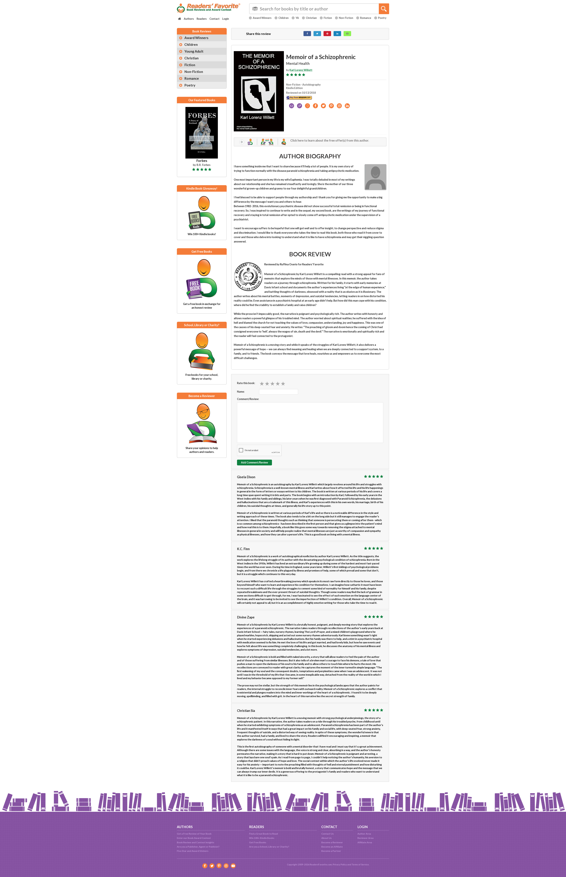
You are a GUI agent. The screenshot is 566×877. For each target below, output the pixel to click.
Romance (365, 17)
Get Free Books (257, 842)
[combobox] (319, 9)
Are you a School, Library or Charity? (269, 846)
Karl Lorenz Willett (300, 70)
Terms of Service (360, 864)
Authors (189, 18)
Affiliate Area (364, 842)
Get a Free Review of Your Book (194, 833)
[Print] (347, 33)
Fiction (328, 17)
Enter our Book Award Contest (194, 837)
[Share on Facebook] (307, 33)
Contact (214, 18)
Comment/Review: (248, 399)
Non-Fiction (346, 17)
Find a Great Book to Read (263, 833)
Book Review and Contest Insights (195, 842)
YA (297, 17)
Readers (202, 18)
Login (225, 18)
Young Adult (193, 51)
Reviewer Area (365, 837)
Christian (311, 17)
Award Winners (262, 17)
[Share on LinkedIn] (337, 33)
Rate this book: (246, 383)
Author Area (364, 833)
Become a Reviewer (332, 842)
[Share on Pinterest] (327, 33)
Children (283, 17)
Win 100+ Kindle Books (261, 837)
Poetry (382, 17)
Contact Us (327, 833)
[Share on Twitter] (317, 33)
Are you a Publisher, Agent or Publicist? (198, 846)
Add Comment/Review (254, 462)
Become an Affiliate (332, 846)
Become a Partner (331, 850)
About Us (326, 837)
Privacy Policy (340, 864)
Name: (241, 391)
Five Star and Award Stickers (192, 850)
